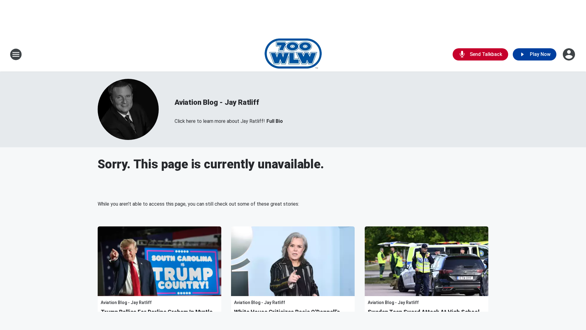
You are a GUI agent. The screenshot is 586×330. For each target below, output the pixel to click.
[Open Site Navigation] (16, 54)
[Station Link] (293, 54)
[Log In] (569, 54)
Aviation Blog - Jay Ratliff (217, 102)
